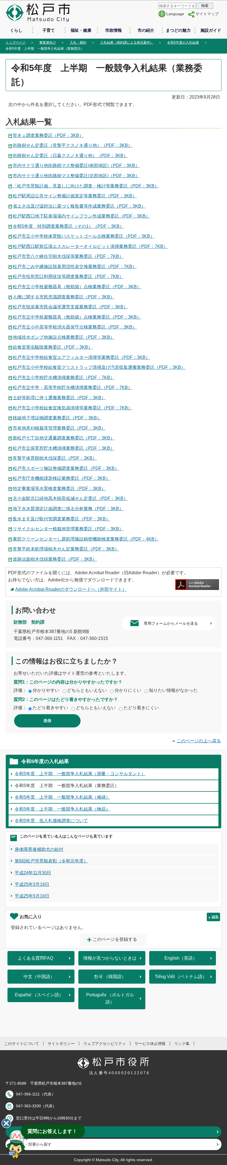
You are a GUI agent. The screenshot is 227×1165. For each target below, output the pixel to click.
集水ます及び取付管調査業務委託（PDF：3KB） (61, 519)
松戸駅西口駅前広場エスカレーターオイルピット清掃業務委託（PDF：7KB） (90, 246)
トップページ (15, 42)
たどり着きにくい (141, 707)
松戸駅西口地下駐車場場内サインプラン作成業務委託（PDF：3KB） (81, 216)
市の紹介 (146, 30)
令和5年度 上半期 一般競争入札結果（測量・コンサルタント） (80, 773)
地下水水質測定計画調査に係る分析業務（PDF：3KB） (68, 508)
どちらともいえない (87, 690)
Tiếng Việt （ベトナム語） (181, 976)
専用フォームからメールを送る (171, 623)
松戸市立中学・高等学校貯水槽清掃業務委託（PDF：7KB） (72, 387)
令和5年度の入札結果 (183, 42)
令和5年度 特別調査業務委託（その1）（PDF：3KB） (68, 226)
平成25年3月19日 (32, 884)
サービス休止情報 (150, 1043)
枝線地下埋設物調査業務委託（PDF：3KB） (57, 417)
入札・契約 (78, 42)
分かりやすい (46, 690)
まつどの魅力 (178, 30)
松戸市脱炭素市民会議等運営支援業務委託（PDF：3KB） (70, 307)
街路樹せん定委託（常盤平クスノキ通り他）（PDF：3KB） (72, 145)
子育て (48, 30)
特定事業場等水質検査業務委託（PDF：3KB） (59, 488)
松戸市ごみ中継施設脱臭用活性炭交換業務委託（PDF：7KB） (75, 266)
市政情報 (113, 30)
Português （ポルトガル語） (110, 998)
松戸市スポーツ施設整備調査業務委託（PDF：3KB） (66, 468)
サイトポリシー (61, 1043)
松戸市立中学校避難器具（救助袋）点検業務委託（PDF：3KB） (77, 317)
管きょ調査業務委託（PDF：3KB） (48, 135)
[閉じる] (6, 1123)
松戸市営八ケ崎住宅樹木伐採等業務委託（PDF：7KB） (68, 256)
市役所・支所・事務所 (36, 1132)
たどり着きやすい (50, 707)
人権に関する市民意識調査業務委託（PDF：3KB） (64, 297)
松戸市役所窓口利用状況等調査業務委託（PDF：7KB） (68, 276)
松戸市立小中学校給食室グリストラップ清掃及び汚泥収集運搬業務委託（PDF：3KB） (99, 367)
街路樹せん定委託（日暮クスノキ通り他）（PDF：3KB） (70, 155)
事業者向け (47, 42)
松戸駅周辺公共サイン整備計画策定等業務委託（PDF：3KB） (75, 196)
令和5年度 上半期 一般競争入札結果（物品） (62, 809)
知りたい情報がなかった (173, 690)
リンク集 (182, 1043)
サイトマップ (207, 14)
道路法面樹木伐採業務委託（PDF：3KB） (55, 559)
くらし (16, 30)
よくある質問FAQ (35, 958)
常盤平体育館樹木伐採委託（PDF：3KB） (55, 458)
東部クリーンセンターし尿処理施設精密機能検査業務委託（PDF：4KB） (86, 539)
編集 (215, 917)
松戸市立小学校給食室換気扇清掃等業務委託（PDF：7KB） (72, 408)
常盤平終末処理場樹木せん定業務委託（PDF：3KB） (66, 549)
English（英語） (180, 958)
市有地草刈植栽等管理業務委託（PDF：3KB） (59, 428)
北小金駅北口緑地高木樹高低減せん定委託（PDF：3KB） (70, 498)
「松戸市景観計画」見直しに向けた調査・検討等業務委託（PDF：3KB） (86, 186)
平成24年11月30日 (33, 872)
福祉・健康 (81, 30)
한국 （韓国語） (110, 976)
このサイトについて (21, 1043)
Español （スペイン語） (39, 994)
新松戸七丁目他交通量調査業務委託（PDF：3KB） (64, 438)
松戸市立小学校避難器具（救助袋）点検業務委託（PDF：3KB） (77, 286)
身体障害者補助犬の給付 (39, 849)
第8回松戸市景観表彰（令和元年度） (51, 861)
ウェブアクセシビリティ (104, 1043)
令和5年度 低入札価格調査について (51, 820)
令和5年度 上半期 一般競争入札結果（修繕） (62, 797)
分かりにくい (128, 690)
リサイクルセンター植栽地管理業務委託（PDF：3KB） (68, 528)
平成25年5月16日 (32, 896)
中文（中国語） (39, 976)
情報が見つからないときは (109, 958)
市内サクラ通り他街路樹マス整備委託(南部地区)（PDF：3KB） (76, 165)
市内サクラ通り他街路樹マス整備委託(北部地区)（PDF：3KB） (76, 175)
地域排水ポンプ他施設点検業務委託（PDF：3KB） (64, 337)
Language (175, 14)
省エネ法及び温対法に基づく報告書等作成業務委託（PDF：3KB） (79, 206)
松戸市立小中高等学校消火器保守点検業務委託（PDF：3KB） (75, 327)
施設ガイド (210, 30)
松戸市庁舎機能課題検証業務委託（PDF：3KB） (61, 478)
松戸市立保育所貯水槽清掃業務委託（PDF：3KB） (64, 448)
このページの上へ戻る (199, 740)
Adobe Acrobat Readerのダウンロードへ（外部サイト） (71, 589)
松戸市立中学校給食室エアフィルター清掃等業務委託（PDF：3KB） (81, 357)
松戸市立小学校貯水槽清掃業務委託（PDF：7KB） (64, 377)
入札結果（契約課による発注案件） (126, 42)
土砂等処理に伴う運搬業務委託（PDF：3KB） (59, 397)
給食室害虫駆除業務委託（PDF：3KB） (52, 347)
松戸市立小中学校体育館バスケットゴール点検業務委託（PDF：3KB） (83, 236)
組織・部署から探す (34, 1144)
